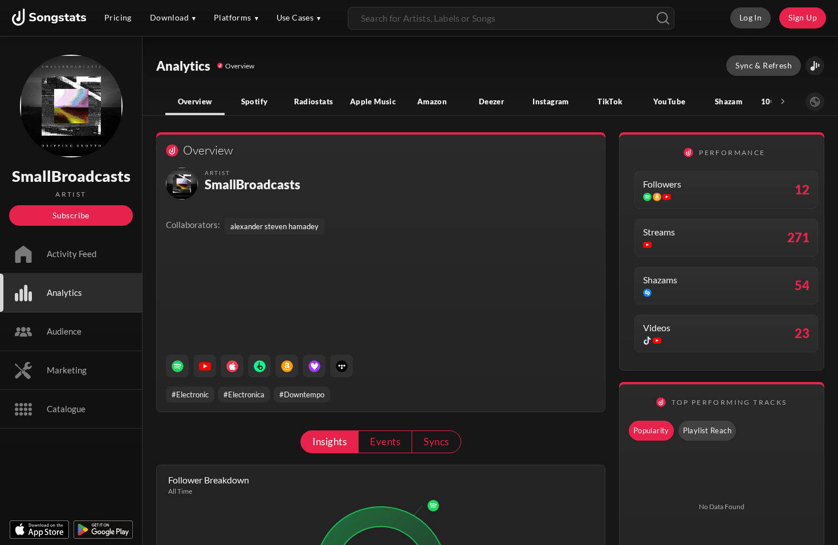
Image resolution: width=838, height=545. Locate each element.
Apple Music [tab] (373, 101)
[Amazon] (286, 366)
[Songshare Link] (815, 65)
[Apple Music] (232, 366)
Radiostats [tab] (313, 101)
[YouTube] (204, 366)
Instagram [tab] (550, 101)
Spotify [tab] (254, 101)
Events (385, 442)
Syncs (436, 442)
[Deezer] (314, 366)
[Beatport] (259, 366)
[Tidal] (341, 366)
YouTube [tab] (669, 101)
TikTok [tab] (609, 101)
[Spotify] (177, 366)
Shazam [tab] (728, 101)
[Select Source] (815, 101)
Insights (329, 442)
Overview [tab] (195, 101)
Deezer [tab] (491, 101)
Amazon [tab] (432, 101)
